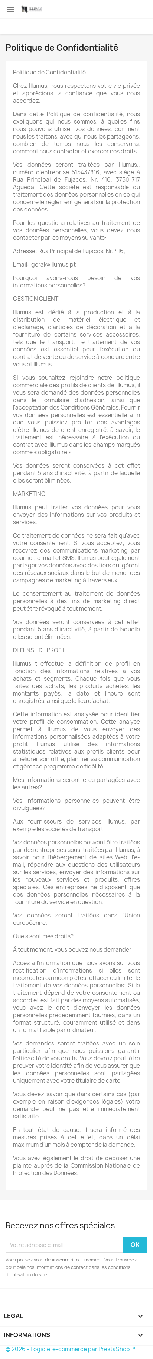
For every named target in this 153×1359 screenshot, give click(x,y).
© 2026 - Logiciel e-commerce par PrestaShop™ (70, 1349)
